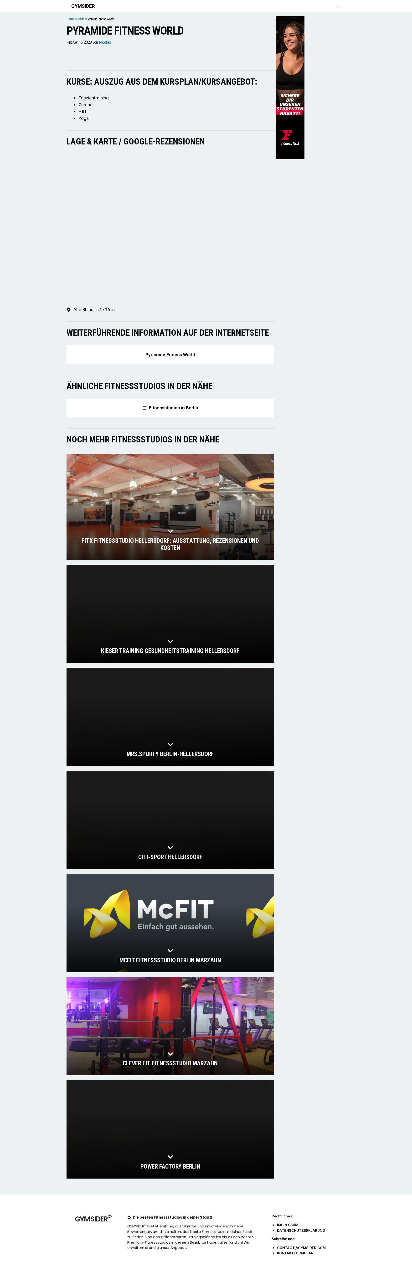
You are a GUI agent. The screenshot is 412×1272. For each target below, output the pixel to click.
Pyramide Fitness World (170, 354)
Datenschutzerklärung (301, 1230)
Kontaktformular (295, 1253)
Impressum (287, 1225)
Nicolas (105, 42)
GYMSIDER (83, 6)
